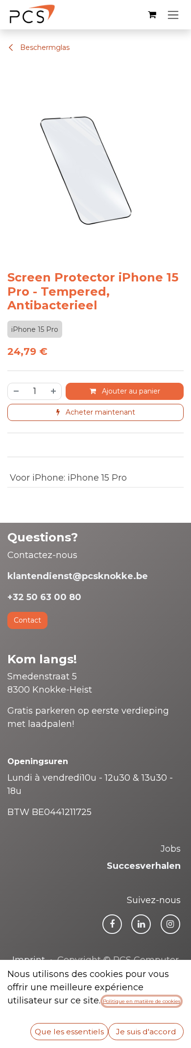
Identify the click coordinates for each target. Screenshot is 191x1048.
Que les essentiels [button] (69, 1031)
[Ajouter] (54, 391)
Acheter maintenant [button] (99, 412)
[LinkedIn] (141, 924)
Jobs (171, 848)
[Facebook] (112, 924)
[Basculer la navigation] (173, 14)
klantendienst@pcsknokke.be (77, 576)
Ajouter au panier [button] (130, 391)
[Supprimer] (16, 391)
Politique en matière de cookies (141, 1001)
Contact (27, 620)
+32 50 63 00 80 (44, 597)
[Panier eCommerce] (152, 14)
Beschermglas (44, 47)
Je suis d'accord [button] (146, 1031)
